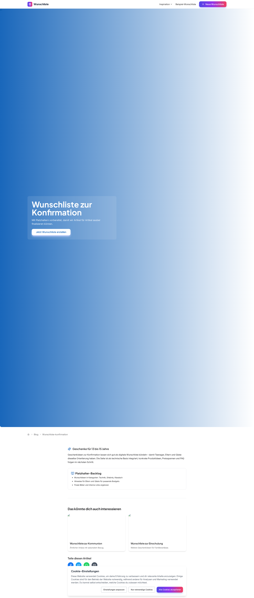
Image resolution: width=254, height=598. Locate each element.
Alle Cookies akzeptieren (170, 589)
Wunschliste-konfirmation (55, 434)
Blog (36, 434)
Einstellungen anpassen (113, 589)
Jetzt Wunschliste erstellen (51, 232)
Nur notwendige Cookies (142, 589)
